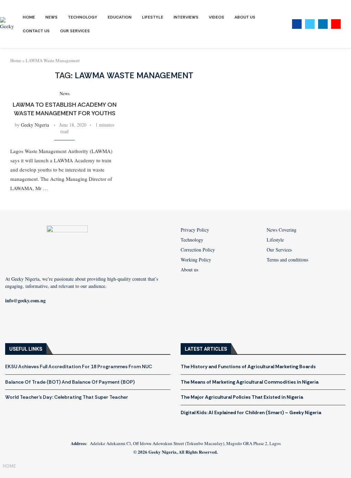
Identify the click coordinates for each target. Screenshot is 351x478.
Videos (216, 17)
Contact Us (36, 31)
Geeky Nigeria (35, 124)
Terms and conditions (287, 259)
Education (120, 17)
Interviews (185, 17)
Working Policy (196, 259)
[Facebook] (297, 24)
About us (189, 269)
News (51, 17)
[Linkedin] (323, 24)
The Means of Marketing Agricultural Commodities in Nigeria (249, 382)
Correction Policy (198, 249)
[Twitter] (310, 24)
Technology (82, 17)
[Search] (347, 24)
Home (29, 17)
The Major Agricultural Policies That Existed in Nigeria (242, 397)
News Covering (281, 230)
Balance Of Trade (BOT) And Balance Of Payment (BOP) (70, 382)
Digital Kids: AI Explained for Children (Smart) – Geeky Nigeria (251, 412)
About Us (244, 17)
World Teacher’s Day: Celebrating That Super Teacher (66, 397)
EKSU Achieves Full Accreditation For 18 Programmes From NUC (78, 366)
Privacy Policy (195, 230)
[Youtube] (336, 24)
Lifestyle (152, 17)
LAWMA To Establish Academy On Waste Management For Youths (65, 109)
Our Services (75, 31)
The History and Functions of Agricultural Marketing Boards (248, 366)
